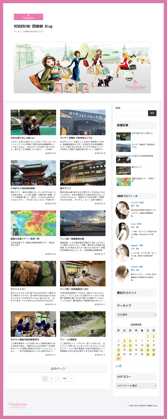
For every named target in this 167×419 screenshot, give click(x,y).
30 (153, 354)
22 (148, 349)
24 (118, 354)
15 (148, 345)
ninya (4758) (136, 224)
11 (124, 345)
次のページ (58, 368)
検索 (118, 108)
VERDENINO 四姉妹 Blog (33, 26)
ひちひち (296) (137, 267)
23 (153, 349)
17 (118, 349)
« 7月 (119, 365)
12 (130, 345)
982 (64, 378)
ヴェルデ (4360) (137, 202)
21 (142, 349)
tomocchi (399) (137, 245)
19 (130, 349)
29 (148, 354)
